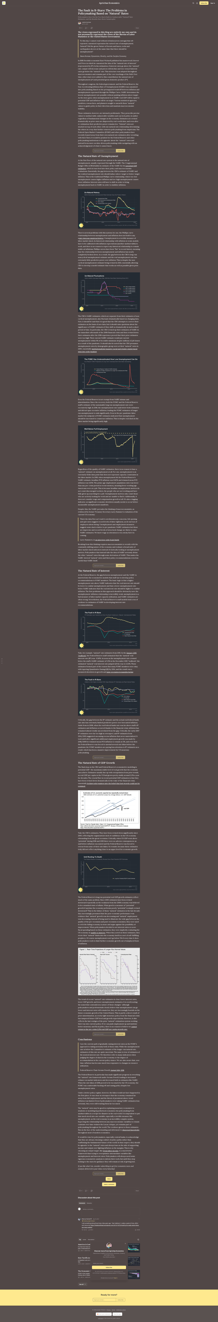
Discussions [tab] (91, 1239)
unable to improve (98, 933)
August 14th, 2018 (117, 1070)
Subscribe (204, 3)
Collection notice (121, 1310)
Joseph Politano (86, 22)
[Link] (75, 34)
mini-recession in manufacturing (120, 672)
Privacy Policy (121, 1273)
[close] (125, 1243)
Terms (113, 1310)
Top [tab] (80, 1239)
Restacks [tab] (89, 1203)
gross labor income (110, 1151)
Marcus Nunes (86, 1219)
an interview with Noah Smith (107, 540)
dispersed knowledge (130, 1130)
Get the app (117, 1314)
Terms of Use (117, 1271)
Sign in (213, 3)
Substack (100, 1318)
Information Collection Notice (108, 1273)
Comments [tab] (82, 1203)
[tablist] (85, 1203)
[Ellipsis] (139, 1218)
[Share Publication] (197, 3)
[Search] (193, 3)
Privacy (109, 1310)
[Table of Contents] (2, 661)
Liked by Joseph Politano (89, 1221)
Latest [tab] (84, 1239)
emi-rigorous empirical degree (91, 238)
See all (81, 1284)
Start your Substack (104, 1314)
